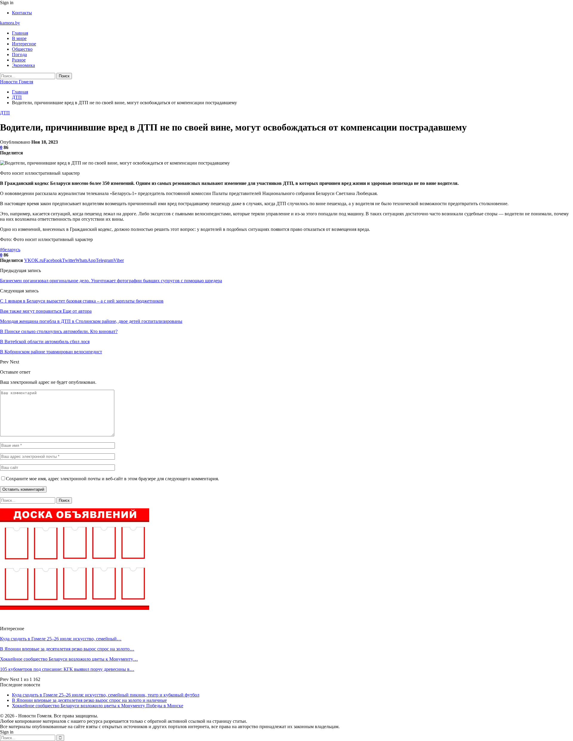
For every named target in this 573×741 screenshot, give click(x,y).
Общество (22, 49)
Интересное (24, 43)
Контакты (22, 12)
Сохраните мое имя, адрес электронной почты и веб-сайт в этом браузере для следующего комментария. (112, 478)
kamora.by (10, 22)
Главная (20, 33)
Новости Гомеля (16, 81)
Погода (19, 54)
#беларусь (10, 249)
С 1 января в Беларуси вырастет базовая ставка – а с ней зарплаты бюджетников (82, 300)
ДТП (5, 112)
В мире (19, 38)
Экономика (23, 65)
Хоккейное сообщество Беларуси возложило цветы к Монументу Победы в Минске (97, 705)
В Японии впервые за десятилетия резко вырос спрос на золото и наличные (89, 700)
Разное (19, 59)
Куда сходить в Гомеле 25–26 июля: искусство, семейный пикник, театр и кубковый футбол (105, 694)
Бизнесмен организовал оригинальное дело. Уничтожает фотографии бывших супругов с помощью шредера (111, 280)
